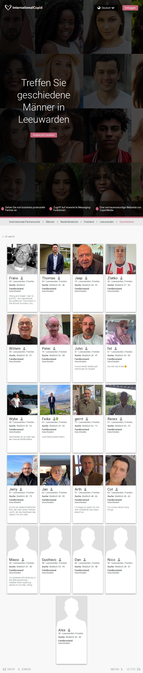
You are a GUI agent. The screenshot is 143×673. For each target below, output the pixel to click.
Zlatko (112, 278)
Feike (46, 419)
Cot (110, 489)
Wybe (13, 419)
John (79, 348)
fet (109, 348)
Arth (78, 489)
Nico (111, 560)
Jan (45, 489)
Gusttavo (49, 560)
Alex (61, 630)
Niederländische (69, 221)
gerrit (79, 419)
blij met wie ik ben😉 (117, 366)
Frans (13, 278)
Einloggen (130, 7)
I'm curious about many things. (118, 508)
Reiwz (112, 419)
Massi (14, 560)
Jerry (13, 489)
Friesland (89, 221)
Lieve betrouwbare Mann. (53, 437)
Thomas (48, 278)
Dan (78, 560)
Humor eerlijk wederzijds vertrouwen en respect (86, 367)
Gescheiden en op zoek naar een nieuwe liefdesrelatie (22, 438)
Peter (46, 348)
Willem (15, 348)
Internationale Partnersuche (24, 221)
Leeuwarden (107, 221)
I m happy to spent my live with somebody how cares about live (87, 509)
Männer (50, 221)
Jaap (78, 278)
